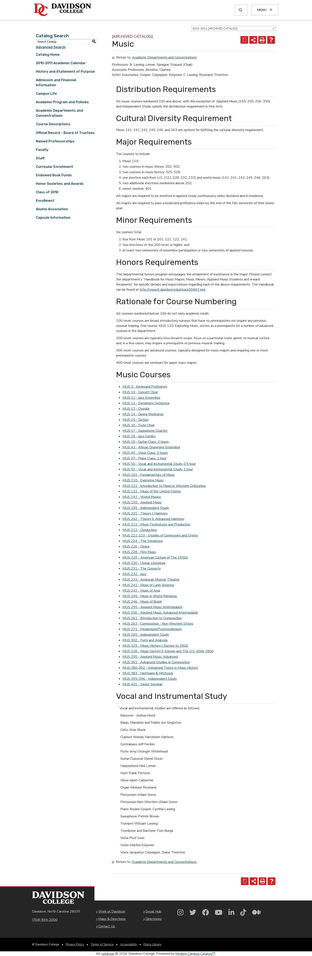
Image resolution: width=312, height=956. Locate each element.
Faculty (42, 150)
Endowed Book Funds (54, 175)
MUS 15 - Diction (135, 419)
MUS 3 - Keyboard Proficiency (144, 386)
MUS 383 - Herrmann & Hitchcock (147, 673)
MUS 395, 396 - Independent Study (149, 678)
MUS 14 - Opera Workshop (143, 414)
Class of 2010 (47, 192)
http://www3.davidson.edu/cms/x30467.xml (172, 289)
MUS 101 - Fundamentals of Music (148, 474)
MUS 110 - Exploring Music (143, 480)
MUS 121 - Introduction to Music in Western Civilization (164, 486)
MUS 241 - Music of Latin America (148, 585)
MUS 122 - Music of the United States (151, 491)
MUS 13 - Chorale (136, 408)
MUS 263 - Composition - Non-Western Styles (157, 623)
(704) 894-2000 (45, 919)
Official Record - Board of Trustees (65, 133)
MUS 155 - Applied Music (142, 502)
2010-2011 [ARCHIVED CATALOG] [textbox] (215, 29)
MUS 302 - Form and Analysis (145, 640)
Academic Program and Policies (62, 102)
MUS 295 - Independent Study (145, 634)
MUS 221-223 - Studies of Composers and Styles (160, 535)
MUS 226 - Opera (135, 546)
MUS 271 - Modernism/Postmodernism (152, 629)
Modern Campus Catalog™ (195, 953)
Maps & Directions (112, 919)
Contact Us (106, 926)
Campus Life (46, 94)
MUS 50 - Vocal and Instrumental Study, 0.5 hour (159, 463)
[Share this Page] (253, 40)
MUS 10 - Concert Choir (140, 392)
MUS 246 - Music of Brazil (142, 601)
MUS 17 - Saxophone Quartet (144, 430)
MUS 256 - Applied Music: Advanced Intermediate (160, 612)
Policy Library (152, 944)
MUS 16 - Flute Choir (138, 425)
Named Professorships (55, 141)
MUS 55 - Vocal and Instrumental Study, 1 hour (157, 469)
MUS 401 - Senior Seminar (142, 684)
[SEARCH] (241, 9)
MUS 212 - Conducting (139, 530)
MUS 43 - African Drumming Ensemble (151, 447)
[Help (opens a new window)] (271, 40)
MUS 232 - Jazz (134, 574)
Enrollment (45, 201)
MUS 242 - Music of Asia (141, 590)
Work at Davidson (111, 911)
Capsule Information (53, 218)
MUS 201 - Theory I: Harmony (145, 513)
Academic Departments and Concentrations (164, 57)
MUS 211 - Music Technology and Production (156, 524)
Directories (153, 919)
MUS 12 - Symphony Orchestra (145, 403)
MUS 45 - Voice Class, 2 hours (145, 452)
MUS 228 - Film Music (139, 552)
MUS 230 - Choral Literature (144, 563)
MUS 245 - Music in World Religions (149, 596)
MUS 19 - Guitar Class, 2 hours (145, 441)
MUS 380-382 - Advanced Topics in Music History (160, 667)
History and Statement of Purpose (65, 72)
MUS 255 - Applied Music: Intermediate (152, 607)
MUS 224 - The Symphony (142, 541)
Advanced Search (51, 47)
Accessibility (128, 944)
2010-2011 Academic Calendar (61, 63)
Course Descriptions (53, 124)
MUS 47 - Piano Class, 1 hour (144, 458)
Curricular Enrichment (54, 167)
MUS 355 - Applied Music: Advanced (150, 656)
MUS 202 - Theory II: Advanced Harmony (153, 519)
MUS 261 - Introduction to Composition (152, 618)
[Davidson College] (62, 10)
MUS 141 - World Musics (141, 497)
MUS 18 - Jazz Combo (139, 436)
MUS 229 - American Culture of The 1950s (155, 557)
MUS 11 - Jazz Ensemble (141, 397)
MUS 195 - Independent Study (145, 508)
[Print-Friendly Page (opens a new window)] (262, 40)
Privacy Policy (75, 944)
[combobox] (233, 28)
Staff (40, 158)
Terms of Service (102, 944)
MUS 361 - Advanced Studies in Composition (156, 662)
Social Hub (153, 911)
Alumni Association (52, 209)
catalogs (107, 953)
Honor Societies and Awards (60, 184)
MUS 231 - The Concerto (141, 568)
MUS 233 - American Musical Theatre (150, 579)
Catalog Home (48, 55)
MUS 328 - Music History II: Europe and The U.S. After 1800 (168, 651)
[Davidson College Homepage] (58, 897)
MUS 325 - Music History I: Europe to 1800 (155, 645)
